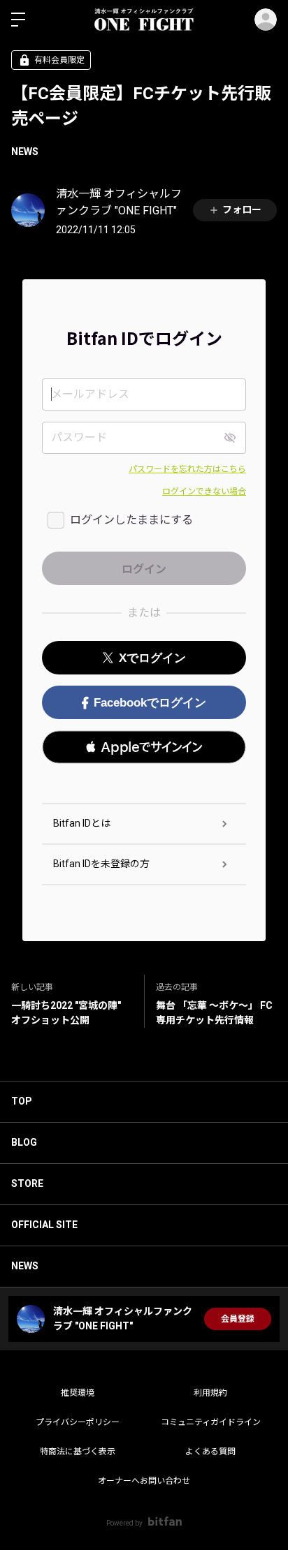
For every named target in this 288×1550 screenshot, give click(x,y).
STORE (27, 1183)
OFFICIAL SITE (44, 1224)
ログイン (265, 19)
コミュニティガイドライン (211, 1422)
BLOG (24, 1142)
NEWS (24, 151)
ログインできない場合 (204, 491)
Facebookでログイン (150, 702)
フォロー (241, 209)
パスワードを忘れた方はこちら (187, 469)
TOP (21, 1101)
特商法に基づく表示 (77, 1451)
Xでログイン (152, 658)
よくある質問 (210, 1451)
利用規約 (210, 1393)
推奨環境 (77, 1393)
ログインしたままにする (131, 519)
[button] (144, 747)
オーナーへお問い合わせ (144, 1481)
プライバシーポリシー (78, 1422)
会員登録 (237, 1319)
